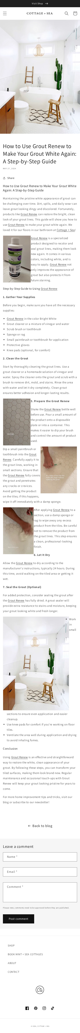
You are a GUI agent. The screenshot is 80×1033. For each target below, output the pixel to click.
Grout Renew (29, 214)
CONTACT (13, 972)
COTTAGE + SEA (43, 1026)
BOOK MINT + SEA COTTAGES (25, 954)
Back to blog (42, 825)
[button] (5, 13)
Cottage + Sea (66, 230)
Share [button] (11, 178)
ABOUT (12, 963)
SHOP (11, 945)
